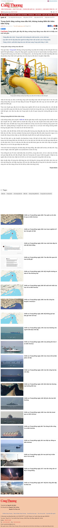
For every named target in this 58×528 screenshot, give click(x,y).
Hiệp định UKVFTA (49, 17)
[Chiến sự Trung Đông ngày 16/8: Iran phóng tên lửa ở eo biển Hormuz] (12, 347)
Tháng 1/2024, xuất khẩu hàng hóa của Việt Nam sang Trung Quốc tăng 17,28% (25, 42)
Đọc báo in (38, 9)
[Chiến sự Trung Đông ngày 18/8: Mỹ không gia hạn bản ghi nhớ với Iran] (12, 319)
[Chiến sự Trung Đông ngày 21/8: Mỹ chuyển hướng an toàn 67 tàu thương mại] (12, 277)
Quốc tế (3, 17)
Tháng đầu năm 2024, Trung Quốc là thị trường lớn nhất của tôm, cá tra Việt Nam (26, 37)
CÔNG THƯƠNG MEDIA (6, 9)
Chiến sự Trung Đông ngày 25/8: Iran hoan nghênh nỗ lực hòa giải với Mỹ (40, 230)
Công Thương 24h (12, 14)
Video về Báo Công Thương (19, 513)
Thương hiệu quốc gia (28, 9)
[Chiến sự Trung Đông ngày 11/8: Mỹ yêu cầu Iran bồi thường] (12, 403)
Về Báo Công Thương (7, 513)
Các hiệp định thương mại (15, 17)
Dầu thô (3, 193)
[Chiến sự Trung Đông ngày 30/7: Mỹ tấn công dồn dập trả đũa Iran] (12, 488)
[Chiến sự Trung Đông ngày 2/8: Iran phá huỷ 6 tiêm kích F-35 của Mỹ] (12, 460)
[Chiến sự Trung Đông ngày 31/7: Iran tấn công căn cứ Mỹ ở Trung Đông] (12, 474)
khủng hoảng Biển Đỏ (34, 193)
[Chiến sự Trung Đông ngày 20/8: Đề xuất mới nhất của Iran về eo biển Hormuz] (12, 291)
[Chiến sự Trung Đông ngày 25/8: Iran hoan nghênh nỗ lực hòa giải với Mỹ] (12, 234)
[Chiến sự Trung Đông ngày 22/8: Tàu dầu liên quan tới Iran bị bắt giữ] (12, 262)
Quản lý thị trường (22, 14)
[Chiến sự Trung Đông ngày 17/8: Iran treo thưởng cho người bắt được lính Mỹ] (12, 333)
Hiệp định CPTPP (27, 17)
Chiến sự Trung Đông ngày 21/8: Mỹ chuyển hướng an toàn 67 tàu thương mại (40, 272)
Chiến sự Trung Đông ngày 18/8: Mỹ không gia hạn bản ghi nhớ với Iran (39, 314)
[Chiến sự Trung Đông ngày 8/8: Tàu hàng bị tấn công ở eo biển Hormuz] (12, 431)
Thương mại (31, 14)
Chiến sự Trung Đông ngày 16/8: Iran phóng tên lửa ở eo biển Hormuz (40, 342)
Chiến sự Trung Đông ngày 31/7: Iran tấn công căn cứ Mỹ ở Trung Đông (40, 469)
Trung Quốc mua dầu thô (46, 193)
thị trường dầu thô (18, 193)
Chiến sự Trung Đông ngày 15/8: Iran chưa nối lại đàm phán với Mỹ (40, 357)
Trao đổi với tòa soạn (31, 513)
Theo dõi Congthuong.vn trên (19, 26)
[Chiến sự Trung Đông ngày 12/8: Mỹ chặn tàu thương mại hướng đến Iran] (12, 389)
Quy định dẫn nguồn (50, 513)
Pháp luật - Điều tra (47, 14)
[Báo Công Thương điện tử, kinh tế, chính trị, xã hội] (12, 5)
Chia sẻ (3, 28)
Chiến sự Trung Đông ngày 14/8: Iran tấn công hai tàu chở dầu (40, 371)
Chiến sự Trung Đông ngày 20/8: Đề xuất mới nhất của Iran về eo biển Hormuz (40, 286)
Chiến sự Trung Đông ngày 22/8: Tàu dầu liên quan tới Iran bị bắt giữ (40, 258)
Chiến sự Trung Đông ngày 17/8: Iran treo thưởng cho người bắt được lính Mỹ (40, 328)
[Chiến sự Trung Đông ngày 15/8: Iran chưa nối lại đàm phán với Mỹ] (12, 361)
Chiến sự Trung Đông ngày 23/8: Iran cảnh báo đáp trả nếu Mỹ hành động (40, 244)
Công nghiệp (38, 14)
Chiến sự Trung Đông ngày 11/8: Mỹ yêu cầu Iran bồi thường (40, 399)
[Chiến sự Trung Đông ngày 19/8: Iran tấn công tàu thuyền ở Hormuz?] (12, 305)
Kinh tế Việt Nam (17, 9)
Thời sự (5, 14)
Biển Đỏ (22, 119)
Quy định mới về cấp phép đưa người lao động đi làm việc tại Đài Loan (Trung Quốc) (27, 39)
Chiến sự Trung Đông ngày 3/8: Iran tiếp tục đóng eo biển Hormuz (40, 441)
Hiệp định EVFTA (38, 17)
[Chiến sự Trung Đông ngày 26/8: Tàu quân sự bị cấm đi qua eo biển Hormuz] (12, 220)
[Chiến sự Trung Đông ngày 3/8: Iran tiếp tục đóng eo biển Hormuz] (12, 446)
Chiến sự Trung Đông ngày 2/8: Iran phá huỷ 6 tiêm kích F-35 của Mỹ (39, 455)
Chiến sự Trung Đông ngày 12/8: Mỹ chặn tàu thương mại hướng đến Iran (40, 385)
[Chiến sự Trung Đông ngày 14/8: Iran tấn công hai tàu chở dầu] (12, 375)
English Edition (53, 1)
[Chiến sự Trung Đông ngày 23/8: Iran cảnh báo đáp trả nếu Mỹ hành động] (12, 248)
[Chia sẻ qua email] (54, 29)
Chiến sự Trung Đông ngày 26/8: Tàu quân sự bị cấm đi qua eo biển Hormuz (40, 216)
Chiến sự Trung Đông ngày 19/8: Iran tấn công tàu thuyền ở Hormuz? (39, 300)
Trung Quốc (9, 193)
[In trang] (56, 29)
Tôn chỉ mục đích (41, 513)
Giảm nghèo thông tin (48, 9)
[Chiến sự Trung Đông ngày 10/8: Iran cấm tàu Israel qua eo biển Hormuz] (12, 417)
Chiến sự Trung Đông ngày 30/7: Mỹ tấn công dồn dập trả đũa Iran (40, 483)
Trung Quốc (13, 50)
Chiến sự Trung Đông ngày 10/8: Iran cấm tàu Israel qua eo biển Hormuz (39, 413)
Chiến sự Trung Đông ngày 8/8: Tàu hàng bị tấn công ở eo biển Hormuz (40, 427)
